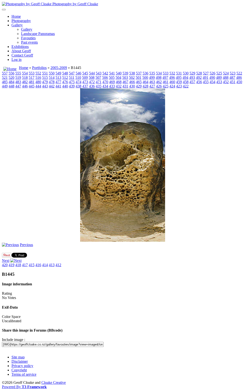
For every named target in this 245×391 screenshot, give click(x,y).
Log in (16, 60)
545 (85, 73)
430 (132, 86)
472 (92, 82)
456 (199, 82)
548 (65, 73)
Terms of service (23, 374)
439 (72, 86)
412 (58, 265)
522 (239, 73)
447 (18, 86)
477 (58, 82)
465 (139, 82)
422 (186, 86)
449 (5, 86)
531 (179, 73)
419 (11, 265)
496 (172, 77)
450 (239, 82)
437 (85, 86)
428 (145, 86)
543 (98, 73)
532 (172, 73)
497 (165, 77)
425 (165, 86)
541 (112, 73)
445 (31, 86)
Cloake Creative (53, 382)
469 (112, 82)
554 (25, 73)
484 (11, 82)
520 (11, 77)
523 (232, 73)
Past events (29, 42)
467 (125, 82)
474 (78, 82)
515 (45, 77)
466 (132, 82)
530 (186, 73)
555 (18, 73)
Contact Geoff (22, 55)
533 (165, 73)
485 (5, 82)
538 (132, 73)
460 (172, 82)
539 (125, 73)
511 (71, 77)
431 (125, 86)
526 (212, 73)
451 (232, 82)
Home (16, 16)
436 (92, 86)
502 (132, 77)
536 (145, 73)
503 (125, 77)
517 (31, 77)
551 (45, 73)
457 (192, 82)
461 (165, 82)
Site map (18, 357)
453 (219, 82)
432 (119, 86)
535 (152, 73)
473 (85, 82)
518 (25, 77)
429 (139, 86)
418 (18, 265)
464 (145, 82)
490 (212, 77)
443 (45, 86)
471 (98, 82)
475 (72, 82)
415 (31, 265)
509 (85, 77)
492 (199, 77)
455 (206, 82)
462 (159, 82)
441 (58, 86)
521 (5, 77)
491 (205, 77)
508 (92, 77)
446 (25, 86)
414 (45, 265)
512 (65, 77)
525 (219, 73)
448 (11, 86)
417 (25, 265)
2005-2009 (58, 68)
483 (18, 82)
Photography (21, 21)
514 (52, 77)
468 (119, 82)
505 (112, 77)
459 (179, 82)
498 (158, 77)
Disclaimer (19, 361)
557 (5, 73)
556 (11, 73)
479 (45, 82)
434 (105, 86)
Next (5, 261)
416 (38, 265)
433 (112, 86)
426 (159, 86)
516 (38, 77)
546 (78, 73)
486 (239, 77)
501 (138, 77)
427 (152, 86)
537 (139, 73)
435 (98, 86)
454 (212, 82)
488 (225, 77)
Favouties (28, 38)
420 (5, 265)
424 (172, 86)
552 (38, 73)
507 (98, 77)
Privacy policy (22, 366)
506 (105, 77)
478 (52, 82)
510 (78, 77)
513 (58, 77)
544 (92, 73)
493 (192, 77)
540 (119, 73)
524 (226, 73)
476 (65, 82)
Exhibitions (20, 47)
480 (38, 82)
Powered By (24, 387)
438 (78, 86)
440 (65, 86)
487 (232, 77)
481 (31, 82)
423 (179, 86)
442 (52, 86)
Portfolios (39, 68)
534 (159, 73)
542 (105, 73)
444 (38, 86)
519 (18, 77)
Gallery (17, 25)
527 (206, 73)
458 (186, 82)
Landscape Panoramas (38, 34)
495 (179, 77)
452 (226, 82)
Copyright (19, 370)
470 (105, 82)
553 (31, 73)
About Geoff (21, 51)
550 (52, 73)
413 (52, 265)
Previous (26, 245)
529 (192, 73)
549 (58, 73)
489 (219, 77)
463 (152, 82)
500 (145, 77)
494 (185, 77)
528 (199, 73)
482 (25, 82)
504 (118, 77)
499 (152, 77)
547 (72, 73)
